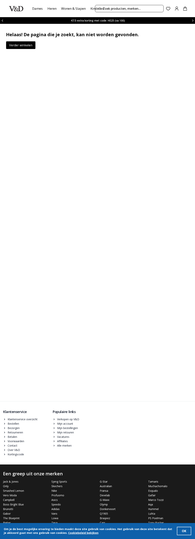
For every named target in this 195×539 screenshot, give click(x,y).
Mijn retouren (65, 432)
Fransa (104, 490)
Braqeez (105, 518)
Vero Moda (10, 495)
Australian (106, 486)
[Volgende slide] (192, 20)
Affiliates (62, 441)
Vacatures (63, 437)
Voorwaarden (16, 441)
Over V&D (14, 450)
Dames (37, 8)
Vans (54, 513)
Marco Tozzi (156, 500)
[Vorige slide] (2, 20)
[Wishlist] (168, 9)
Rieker (7, 523)
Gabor (7, 513)
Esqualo (153, 490)
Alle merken (64, 445)
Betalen (12, 437)
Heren (52, 8)
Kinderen (97, 8)
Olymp (104, 504)
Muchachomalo (157, 486)
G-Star (104, 481)
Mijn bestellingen (67, 428)
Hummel (153, 509)
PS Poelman (155, 518)
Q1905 (104, 513)
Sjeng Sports (59, 481)
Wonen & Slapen (73, 8)
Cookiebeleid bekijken (83, 533)
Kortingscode (16, 454)
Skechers (56, 486)
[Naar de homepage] (16, 8)
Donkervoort (108, 509)
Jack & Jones (10, 481)
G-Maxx (104, 500)
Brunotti (8, 509)
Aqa (150, 504)
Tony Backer (156, 523)
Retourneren (15, 432)
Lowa (54, 518)
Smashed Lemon (13, 490)
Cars (102, 523)
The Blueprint (11, 518)
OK (184, 531)
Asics (54, 500)
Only (6, 486)
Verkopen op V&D (68, 419)
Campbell (8, 500)
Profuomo (57, 495)
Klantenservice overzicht (23, 419)
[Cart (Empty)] (185, 8)
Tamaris (153, 481)
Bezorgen (14, 428)
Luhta (151, 513)
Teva (54, 523)
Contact (12, 445)
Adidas (55, 509)
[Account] (177, 8)
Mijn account (65, 423)
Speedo (56, 504)
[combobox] (129, 8)
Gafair (152, 495)
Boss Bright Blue (13, 504)
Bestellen (13, 423)
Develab (105, 495)
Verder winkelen (20, 45)
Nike (54, 490)
